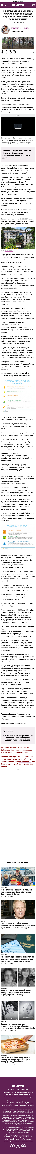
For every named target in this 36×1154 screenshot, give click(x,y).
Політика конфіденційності (24, 1092)
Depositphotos (9, 251)
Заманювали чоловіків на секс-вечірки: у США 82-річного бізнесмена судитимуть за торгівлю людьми (18, 925)
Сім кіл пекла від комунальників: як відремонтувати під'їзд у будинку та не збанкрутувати (18, 737)
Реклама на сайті (8, 1092)
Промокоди (28, 1097)
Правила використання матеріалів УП (18, 1094)
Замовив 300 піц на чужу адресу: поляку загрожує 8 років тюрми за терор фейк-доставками (16, 1059)
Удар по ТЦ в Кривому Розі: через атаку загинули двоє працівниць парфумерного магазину (16, 992)
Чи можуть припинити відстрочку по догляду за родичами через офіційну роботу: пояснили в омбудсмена (17, 959)
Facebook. (25, 752)
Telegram (4, 764)
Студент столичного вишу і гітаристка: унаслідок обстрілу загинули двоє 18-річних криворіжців (18, 1026)
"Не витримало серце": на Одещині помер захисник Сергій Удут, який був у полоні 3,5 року (16, 892)
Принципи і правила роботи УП (13, 1097)
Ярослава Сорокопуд (20, 28)
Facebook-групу (25, 761)
